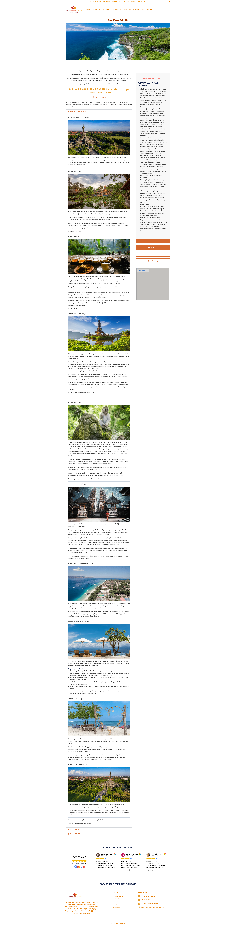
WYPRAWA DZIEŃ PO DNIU (78, 112)
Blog (142, 9)
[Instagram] (166, 1)
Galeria (131, 9)
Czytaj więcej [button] (100, 870)
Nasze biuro (118, 899)
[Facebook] (163, 1)
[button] (68, 41)
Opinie (137, 9)
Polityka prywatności (118, 907)
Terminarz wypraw (91, 9)
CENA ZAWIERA (74, 830)
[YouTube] (169, 1)
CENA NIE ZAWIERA (75, 834)
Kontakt (149, 9)
